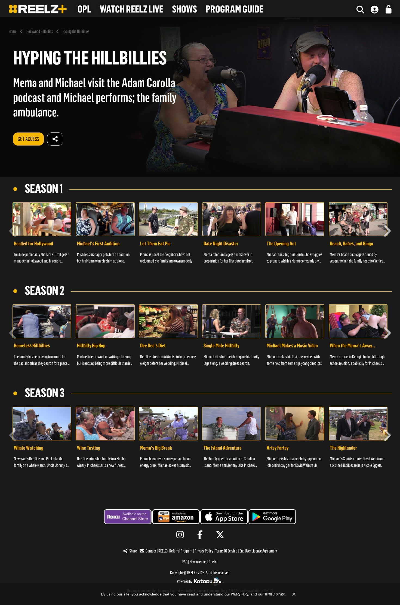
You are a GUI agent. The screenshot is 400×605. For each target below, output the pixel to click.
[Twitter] (220, 535)
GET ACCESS (28, 139)
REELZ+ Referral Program (175, 551)
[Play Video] (42, 219)
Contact (151, 551)
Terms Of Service (226, 551)
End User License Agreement (258, 551)
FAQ (184, 561)
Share (133, 551)
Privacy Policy (204, 551)
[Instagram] (180, 535)
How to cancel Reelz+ (204, 561)
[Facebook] (200, 535)
